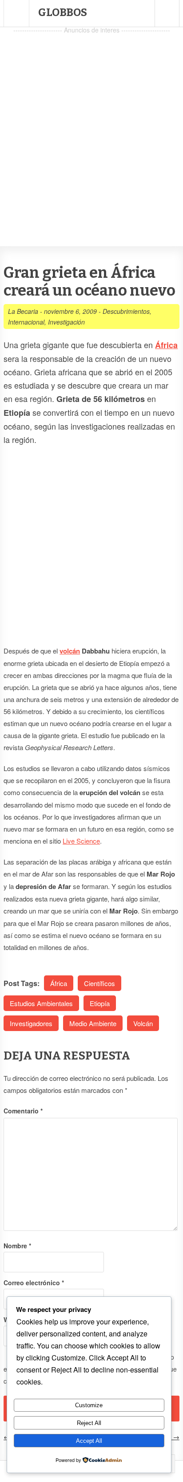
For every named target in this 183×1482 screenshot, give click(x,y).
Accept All (89, 1440)
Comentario (23, 1110)
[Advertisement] (91, 127)
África (58, 983)
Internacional (26, 321)
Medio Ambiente (92, 1023)
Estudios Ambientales (41, 1003)
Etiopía (100, 1003)
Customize (89, 1405)
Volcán (143, 1023)
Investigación (66, 321)
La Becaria (23, 311)
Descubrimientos (126, 311)
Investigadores (31, 1023)
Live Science (81, 840)
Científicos (99, 983)
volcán (70, 651)
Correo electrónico (34, 1282)
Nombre (17, 1245)
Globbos (62, 12)
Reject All (89, 1423)
